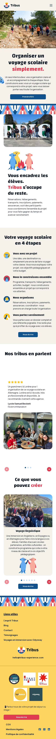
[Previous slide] (7, 469)
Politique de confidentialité (20, 734)
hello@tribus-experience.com (28, 657)
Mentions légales (15, 729)
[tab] (25, 467)
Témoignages (11, 635)
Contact (8, 630)
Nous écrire (28, 334)
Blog (6, 625)
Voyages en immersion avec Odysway (23, 639)
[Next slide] (49, 469)
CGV (8, 724)
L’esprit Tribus (11, 620)
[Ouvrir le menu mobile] (51, 5)
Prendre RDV (28, 96)
